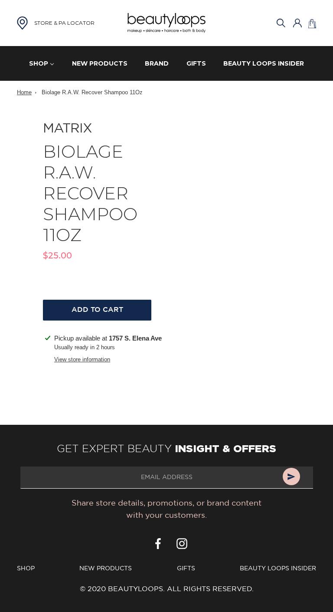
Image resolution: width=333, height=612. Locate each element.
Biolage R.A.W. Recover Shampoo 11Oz (92, 92)
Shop (26, 568)
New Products (105, 568)
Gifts (186, 568)
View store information (82, 359)
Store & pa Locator (64, 23)
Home (24, 92)
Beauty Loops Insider (278, 568)
